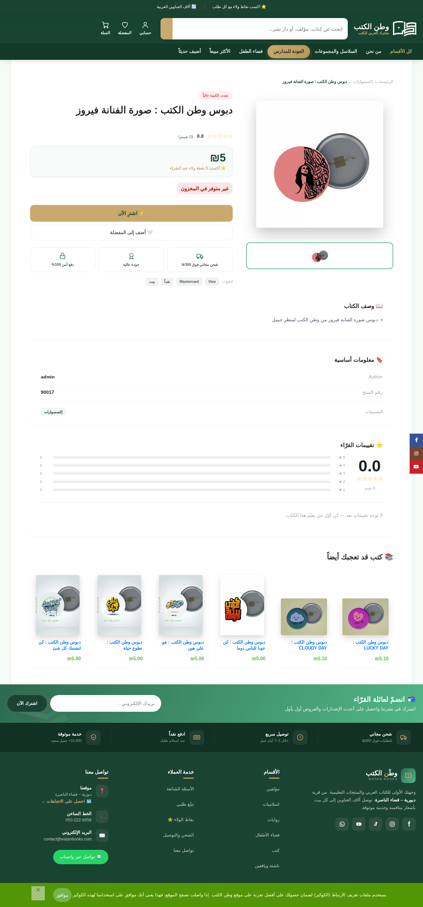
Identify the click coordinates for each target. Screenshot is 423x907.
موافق (62, 895)
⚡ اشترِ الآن (131, 213)
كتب (276, 850)
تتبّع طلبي (185, 804)
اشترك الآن (27, 703)
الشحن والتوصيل (178, 834)
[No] (38, 893)
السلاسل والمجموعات (336, 51)
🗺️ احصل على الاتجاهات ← (66, 801)
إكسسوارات (363, 81)
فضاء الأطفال (267, 834)
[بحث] (167, 28)
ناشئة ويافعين (267, 865)
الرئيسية (386, 81)
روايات (274, 819)
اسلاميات (271, 804)
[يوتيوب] (358, 824)
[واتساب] (342, 824)
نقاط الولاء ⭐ (181, 819)
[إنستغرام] (392, 824)
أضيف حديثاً (190, 51)
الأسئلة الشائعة (180, 788)
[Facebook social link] (416, 440)
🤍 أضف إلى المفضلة (131, 232)
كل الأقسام (401, 51)
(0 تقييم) (186, 136)
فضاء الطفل (251, 51)
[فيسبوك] (409, 824)
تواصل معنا (184, 850)
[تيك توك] (375, 824)
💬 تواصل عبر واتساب (81, 856)
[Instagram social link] (416, 453)
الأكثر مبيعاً (220, 51)
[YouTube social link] (416, 467)
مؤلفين (273, 788)
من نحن (374, 51)
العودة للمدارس (289, 51)
